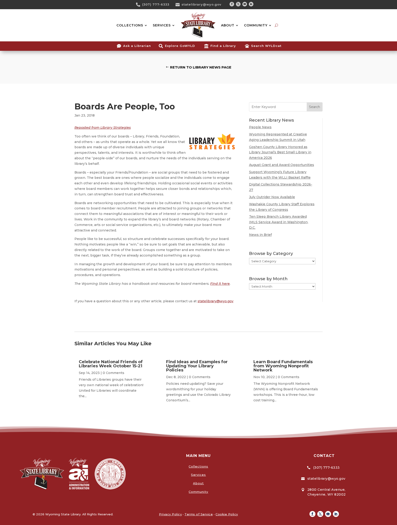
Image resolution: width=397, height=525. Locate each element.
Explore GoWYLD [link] (180, 46)
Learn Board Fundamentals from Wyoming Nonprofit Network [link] (283, 366)
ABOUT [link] (227, 25)
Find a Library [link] (223, 46)
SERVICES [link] (162, 25)
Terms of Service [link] (198, 514)
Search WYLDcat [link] (266, 46)
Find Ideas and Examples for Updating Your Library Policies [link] (197, 366)
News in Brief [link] (260, 235)
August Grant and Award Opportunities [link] (281, 165)
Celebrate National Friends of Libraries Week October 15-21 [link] (111, 363)
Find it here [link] (220, 284)
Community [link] (198, 492)
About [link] (198, 483)
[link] (139, 5)
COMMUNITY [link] (255, 25)
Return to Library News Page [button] (200, 67)
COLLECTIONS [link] (129, 25)
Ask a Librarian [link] (137, 46)
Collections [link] (198, 466)
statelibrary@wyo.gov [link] (201, 4)
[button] (232, 4)
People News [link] (260, 127)
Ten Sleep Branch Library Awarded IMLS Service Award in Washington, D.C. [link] (278, 222)
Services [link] (198, 474)
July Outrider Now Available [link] (272, 197)
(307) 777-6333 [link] (155, 4)
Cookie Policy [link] (227, 514)
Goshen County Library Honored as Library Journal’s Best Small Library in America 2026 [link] (280, 152)
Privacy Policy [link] (170, 514)
